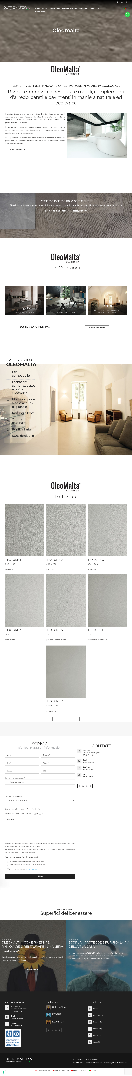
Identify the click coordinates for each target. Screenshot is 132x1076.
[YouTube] (126, 2)
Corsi (97, 8)
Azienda (37, 8)
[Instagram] (117, 2)
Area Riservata (40, 12)
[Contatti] (107, 1009)
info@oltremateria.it (89, 762)
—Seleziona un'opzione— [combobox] (16, 782)
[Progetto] (24, 300)
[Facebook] (113, 2)
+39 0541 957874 (88, 777)
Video (92, 8)
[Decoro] (66, 300)
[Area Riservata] (107, 1016)
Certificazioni (55, 8)
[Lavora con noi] (107, 1036)
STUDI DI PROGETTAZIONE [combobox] (17, 800)
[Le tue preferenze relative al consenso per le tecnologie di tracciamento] (4, 1072)
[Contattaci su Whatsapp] (127, 17)
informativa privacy (32, 869)
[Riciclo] (107, 300)
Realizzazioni (83, 8)
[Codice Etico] (107, 1042)
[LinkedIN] (122, 2)
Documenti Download (69, 8)
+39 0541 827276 (88, 769)
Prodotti (45, 8)
